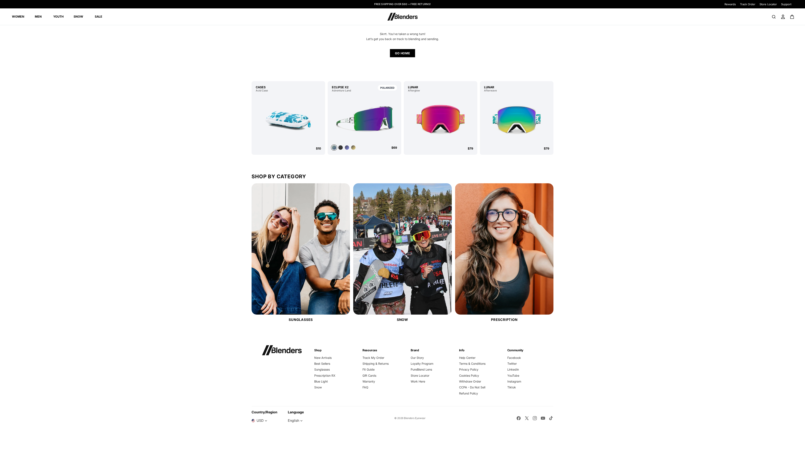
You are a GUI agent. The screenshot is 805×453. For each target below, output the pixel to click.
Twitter (512, 363)
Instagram (514, 381)
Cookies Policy (469, 375)
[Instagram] (534, 418)
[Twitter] (526, 418)
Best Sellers (322, 363)
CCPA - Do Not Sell (472, 387)
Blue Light (321, 381)
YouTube (513, 375)
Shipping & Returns (375, 363)
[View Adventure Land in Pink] (353, 147)
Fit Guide (368, 369)
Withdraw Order (470, 381)
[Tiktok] (550, 418)
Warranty (368, 381)
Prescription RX (324, 375)
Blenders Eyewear (415, 418)
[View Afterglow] (440, 119)
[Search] (774, 17)
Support (786, 4)
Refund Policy (468, 393)
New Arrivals (323, 357)
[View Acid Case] (288, 119)
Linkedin (513, 369)
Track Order (747, 4)
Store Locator (768, 4)
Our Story (417, 357)
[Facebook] (518, 418)
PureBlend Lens (421, 369)
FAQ (365, 387)
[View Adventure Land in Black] (340, 147)
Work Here (418, 381)
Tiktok (511, 387)
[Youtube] (542, 418)
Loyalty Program (422, 363)
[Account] (783, 17)
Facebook (514, 357)
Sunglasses (322, 369)
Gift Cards (369, 375)
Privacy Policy (468, 369)
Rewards (730, 4)
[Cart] (792, 17)
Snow (318, 387)
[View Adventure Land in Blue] (347, 147)
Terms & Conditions (472, 363)
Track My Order (373, 357)
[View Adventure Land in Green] (364, 118)
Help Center (467, 357)
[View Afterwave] (516, 119)
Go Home (402, 53)
